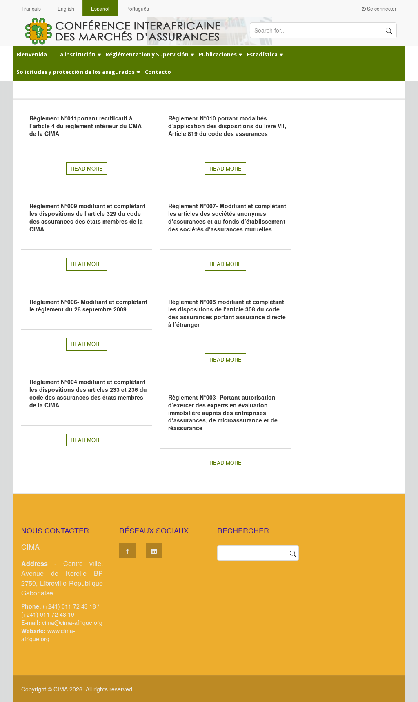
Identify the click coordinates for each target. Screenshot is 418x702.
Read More (87, 168)
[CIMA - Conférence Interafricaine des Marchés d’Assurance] (127, 31)
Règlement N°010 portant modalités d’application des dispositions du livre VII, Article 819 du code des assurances (227, 126)
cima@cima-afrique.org (72, 622)
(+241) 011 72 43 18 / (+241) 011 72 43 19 (60, 610)
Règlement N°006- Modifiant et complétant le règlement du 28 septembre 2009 (88, 305)
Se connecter (381, 8)
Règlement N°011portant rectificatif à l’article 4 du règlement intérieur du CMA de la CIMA (85, 126)
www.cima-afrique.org (48, 634)
